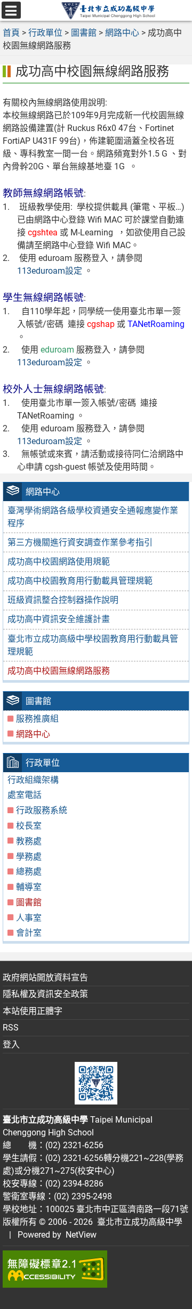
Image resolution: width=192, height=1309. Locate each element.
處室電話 (24, 795)
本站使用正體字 (32, 1011)
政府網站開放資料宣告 (45, 977)
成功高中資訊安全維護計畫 (58, 619)
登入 (11, 1045)
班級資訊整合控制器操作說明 (62, 600)
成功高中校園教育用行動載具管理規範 (80, 581)
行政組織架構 (33, 780)
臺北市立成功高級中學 (137, 1222)
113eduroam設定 (49, 271)
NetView (81, 1235)
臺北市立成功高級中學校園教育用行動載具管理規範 (92, 645)
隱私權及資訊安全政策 (45, 994)
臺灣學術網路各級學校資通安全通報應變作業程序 (92, 516)
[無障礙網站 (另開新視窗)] (96, 1269)
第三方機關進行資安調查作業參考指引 (80, 542)
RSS (11, 1027)
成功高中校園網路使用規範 (58, 562)
